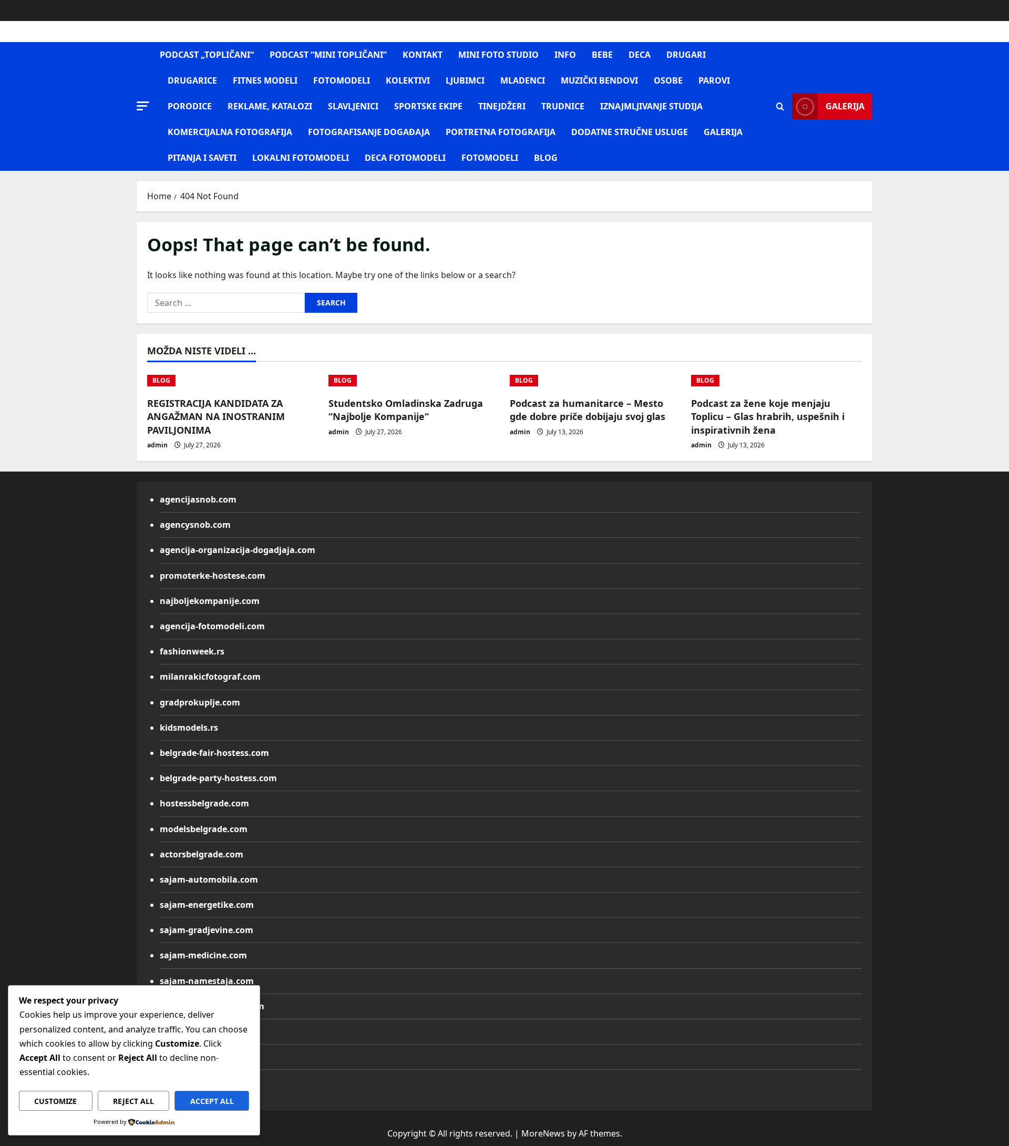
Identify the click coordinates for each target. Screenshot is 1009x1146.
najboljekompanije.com (210, 601)
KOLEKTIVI (408, 80)
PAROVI (714, 80)
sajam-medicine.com (203, 955)
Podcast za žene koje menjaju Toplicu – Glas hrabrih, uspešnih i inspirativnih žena (768, 416)
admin (157, 445)
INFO (565, 54)
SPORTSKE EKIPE (428, 106)
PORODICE (190, 106)
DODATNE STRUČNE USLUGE (629, 132)
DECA (640, 54)
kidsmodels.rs (189, 727)
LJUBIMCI (465, 80)
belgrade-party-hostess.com (218, 778)
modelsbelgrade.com (204, 829)
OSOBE (668, 80)
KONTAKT (422, 54)
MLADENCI (522, 80)
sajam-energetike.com (207, 904)
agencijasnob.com (198, 499)
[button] (143, 105)
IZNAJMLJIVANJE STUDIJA (651, 106)
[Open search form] (780, 106)
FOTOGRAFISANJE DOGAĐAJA (369, 132)
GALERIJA (723, 132)
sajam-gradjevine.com (206, 930)
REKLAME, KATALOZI (270, 106)
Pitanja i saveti (202, 157)
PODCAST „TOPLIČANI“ (207, 54)
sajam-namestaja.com (207, 981)
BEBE (602, 54)
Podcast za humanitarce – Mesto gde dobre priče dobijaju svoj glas (587, 410)
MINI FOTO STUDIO (498, 54)
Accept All (212, 1101)
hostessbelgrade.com (204, 803)
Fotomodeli (489, 157)
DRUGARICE (192, 80)
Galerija (845, 106)
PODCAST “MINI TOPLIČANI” (328, 54)
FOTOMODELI (341, 80)
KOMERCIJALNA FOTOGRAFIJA (230, 132)
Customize (55, 1101)
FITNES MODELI (265, 80)
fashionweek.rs (192, 651)
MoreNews (543, 1133)
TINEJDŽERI (502, 106)
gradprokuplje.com (200, 702)
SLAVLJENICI (353, 106)
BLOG (546, 157)
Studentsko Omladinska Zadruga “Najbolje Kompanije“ (405, 410)
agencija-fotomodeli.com (212, 626)
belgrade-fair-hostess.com (214, 753)
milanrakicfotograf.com (210, 676)
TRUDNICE (562, 106)
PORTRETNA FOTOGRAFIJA (500, 132)
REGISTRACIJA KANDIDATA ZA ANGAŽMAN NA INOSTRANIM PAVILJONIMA (216, 416)
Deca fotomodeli (405, 157)
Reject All (133, 1101)
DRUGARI (686, 54)
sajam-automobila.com (209, 879)
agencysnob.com (195, 524)
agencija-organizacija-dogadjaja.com (237, 550)
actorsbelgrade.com (201, 854)
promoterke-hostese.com (212, 575)
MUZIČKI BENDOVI (599, 80)
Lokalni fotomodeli (300, 157)
